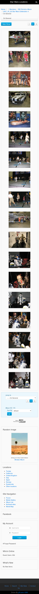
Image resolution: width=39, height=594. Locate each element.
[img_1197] (19, 39)
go (9, 414)
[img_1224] (19, 300)
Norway (8, 482)
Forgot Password (10, 543)
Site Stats (23, 586)
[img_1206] (19, 179)
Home (3, 9)
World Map (10, 506)
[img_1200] (19, 79)
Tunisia (8, 471)
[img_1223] (19, 280)
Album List (9, 502)
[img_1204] (19, 139)
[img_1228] (19, 380)
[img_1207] (19, 199)
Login (19, 538)
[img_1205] (19, 159)
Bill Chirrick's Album (25, 9)
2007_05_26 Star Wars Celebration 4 (16, 11)
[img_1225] (19, 320)
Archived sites (11, 504)
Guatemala (10, 484)
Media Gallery (11, 500)
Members (13, 9)
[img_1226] (19, 340)
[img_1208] (19, 219)
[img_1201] (19, 99)
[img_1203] (19, 119)
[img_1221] (19, 239)
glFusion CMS (23, 592)
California (9, 473)
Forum (8, 498)
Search (14, 586)
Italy (7, 478)
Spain (8, 480)
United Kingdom (11, 475)
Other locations (11, 486)
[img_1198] (19, 59)
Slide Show (6, 24)
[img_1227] (19, 360)
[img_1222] (19, 260)
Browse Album (19, 460)
